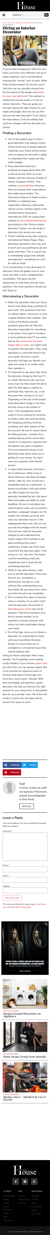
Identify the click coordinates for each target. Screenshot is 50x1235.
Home (4, 23)
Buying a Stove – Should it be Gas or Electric (24, 1098)
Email (6, 876)
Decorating (19, 23)
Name (6, 865)
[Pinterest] (25, 1181)
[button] (3, 15)
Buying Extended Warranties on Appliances (22, 1015)
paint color (41, 663)
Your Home (11, 23)
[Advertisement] (25, 731)
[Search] (46, 15)
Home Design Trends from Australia (24, 1056)
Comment (7, 831)
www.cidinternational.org (32, 220)
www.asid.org (26, 185)
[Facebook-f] (15, 1181)
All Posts (26, 806)
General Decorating (30, 23)
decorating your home (19, 609)
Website (6, 886)
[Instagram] (34, 1181)
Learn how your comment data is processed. (24, 905)
